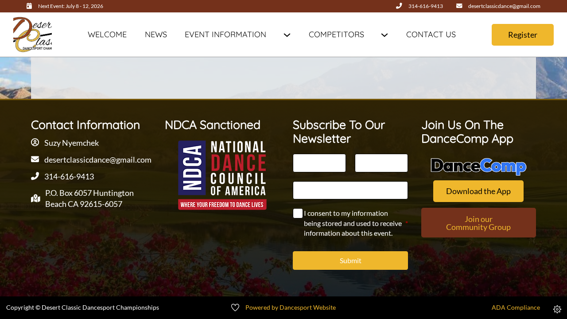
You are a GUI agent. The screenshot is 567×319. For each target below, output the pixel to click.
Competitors (336, 34)
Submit (350, 260)
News (156, 34)
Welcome (107, 34)
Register (522, 34)
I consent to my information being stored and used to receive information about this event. (356, 223)
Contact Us (431, 34)
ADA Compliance (516, 307)
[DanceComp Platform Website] (478, 167)
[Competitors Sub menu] (384, 35)
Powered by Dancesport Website (290, 307)
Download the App (478, 191)
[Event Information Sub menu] (287, 35)
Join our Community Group (478, 223)
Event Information (225, 34)
